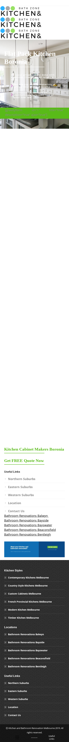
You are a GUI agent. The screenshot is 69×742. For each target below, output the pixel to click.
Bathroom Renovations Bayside (26, 520)
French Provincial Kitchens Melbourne (30, 601)
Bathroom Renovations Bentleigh (27, 534)
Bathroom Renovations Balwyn (26, 516)
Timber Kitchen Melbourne (23, 617)
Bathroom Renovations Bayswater (28, 525)
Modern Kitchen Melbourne (24, 609)
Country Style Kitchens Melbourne (28, 585)
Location (14, 503)
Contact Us (16, 511)
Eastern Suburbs (20, 487)
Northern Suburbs (21, 479)
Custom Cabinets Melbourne (24, 593)
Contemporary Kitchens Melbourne (28, 577)
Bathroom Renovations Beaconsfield (30, 530)
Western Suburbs (21, 495)
